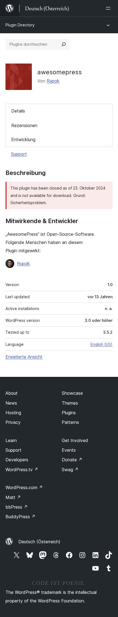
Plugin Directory (20, 25)
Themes (70, 403)
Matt (13, 497)
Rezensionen (24, 125)
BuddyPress (20, 516)
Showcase (72, 393)
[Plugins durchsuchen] (63, 44)
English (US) (102, 344)
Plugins (69, 412)
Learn (11, 440)
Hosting (13, 412)
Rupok (53, 81)
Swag (70, 469)
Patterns (70, 422)
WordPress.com (24, 487)
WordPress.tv (21, 469)
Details (18, 111)
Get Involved (75, 440)
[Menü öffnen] (109, 8)
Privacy (13, 422)
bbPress (16, 507)
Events (69, 450)
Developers (16, 459)
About (11, 393)
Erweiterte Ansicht (24, 357)
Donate (72, 459)
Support (19, 154)
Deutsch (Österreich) (39, 541)
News (11, 403)
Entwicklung (23, 139)
